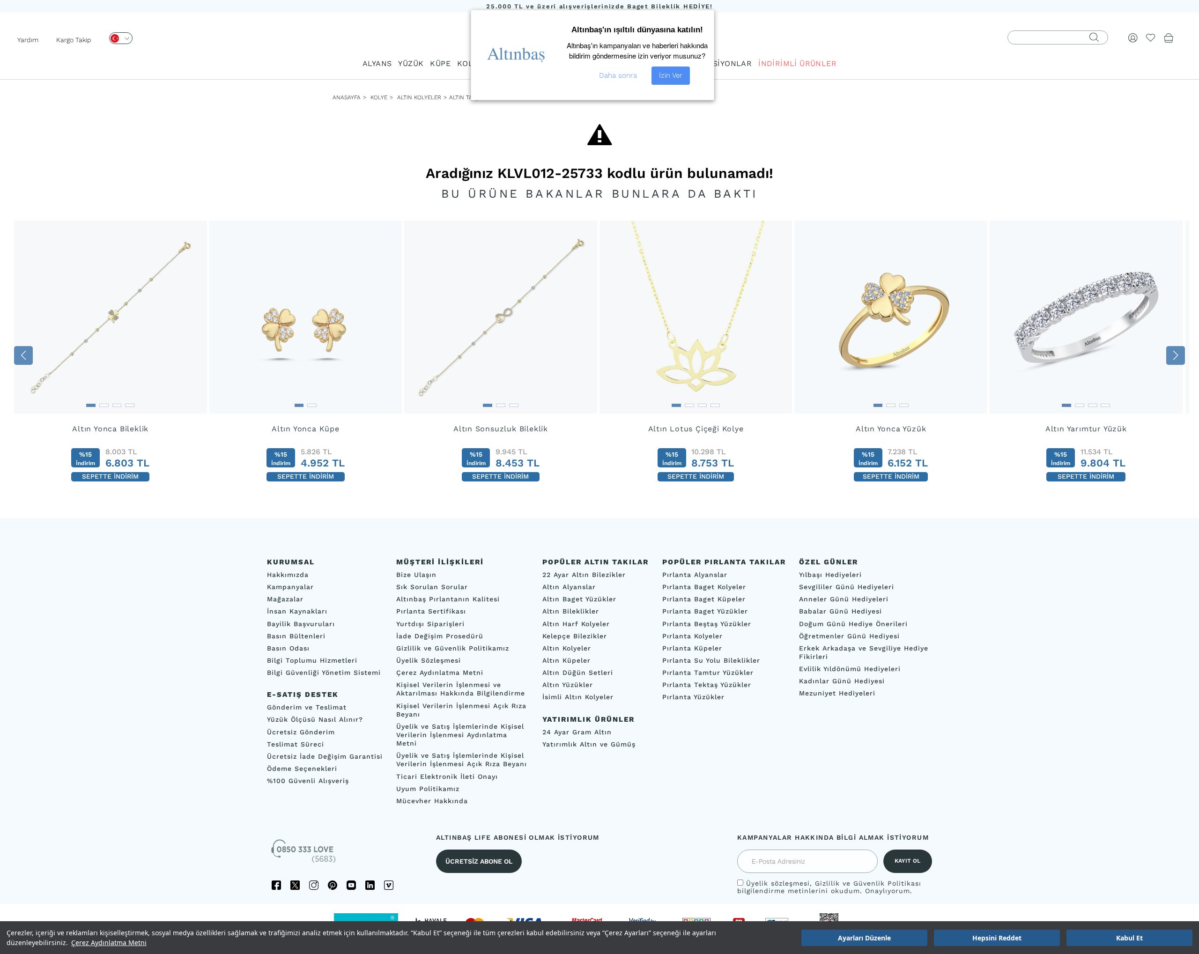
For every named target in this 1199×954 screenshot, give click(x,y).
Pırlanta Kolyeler (692, 636)
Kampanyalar (290, 587)
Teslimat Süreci (295, 744)
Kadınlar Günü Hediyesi (842, 681)
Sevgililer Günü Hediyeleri (846, 587)
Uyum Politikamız (427, 788)
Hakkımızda (288, 574)
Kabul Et (1129, 937)
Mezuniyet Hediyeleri (837, 693)
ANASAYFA (347, 97)
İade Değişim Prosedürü (439, 636)
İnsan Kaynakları (297, 611)
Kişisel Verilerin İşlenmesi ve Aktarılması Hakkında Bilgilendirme (460, 689)
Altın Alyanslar (569, 587)
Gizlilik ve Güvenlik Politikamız (452, 648)
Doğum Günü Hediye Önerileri (853, 624)
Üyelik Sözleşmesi (428, 660)
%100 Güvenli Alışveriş (308, 780)
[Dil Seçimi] (121, 38)
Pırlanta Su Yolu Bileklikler (711, 660)
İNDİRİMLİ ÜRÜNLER (797, 63)
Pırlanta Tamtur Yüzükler (708, 672)
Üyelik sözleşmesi (778, 883)
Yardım (27, 40)
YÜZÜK (410, 63)
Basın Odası (288, 648)
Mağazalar (285, 599)
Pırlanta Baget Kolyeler (704, 587)
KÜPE (440, 63)
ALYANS (377, 63)
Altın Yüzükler (567, 685)
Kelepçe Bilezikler (574, 636)
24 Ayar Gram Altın (577, 732)
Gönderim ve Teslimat (307, 707)
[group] (110, 355)
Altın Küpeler (566, 660)
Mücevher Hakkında (432, 801)
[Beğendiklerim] (1150, 37)
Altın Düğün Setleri (577, 672)
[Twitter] (295, 885)
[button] (23, 355)
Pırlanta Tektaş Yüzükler (706, 685)
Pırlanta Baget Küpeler (704, 599)
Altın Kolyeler (419, 97)
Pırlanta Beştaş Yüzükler (706, 624)
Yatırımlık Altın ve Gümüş (589, 744)
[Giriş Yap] (1133, 37)
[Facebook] (276, 885)
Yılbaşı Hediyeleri (830, 574)
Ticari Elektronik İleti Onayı (447, 776)
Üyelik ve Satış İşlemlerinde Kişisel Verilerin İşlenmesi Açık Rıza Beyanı (461, 760)
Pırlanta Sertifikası (431, 611)
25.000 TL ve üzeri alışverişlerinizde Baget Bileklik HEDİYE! (599, 6)
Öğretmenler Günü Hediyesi (849, 636)
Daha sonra (618, 75)
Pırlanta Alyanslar (694, 574)
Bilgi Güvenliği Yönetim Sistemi (324, 672)
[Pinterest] (332, 885)
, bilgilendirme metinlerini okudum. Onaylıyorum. (829, 887)
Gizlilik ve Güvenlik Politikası (868, 883)
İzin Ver (670, 75)
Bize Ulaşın (416, 574)
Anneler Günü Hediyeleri (843, 599)
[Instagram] (313, 885)
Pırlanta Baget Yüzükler (705, 611)
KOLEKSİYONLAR (719, 63)
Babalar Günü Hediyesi (840, 611)
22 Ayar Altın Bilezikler (584, 574)
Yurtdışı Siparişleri (430, 624)
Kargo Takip (73, 40)
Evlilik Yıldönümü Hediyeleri (850, 669)
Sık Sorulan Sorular (432, 587)
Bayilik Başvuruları (301, 624)
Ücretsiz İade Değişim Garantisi (325, 756)
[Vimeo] (388, 885)
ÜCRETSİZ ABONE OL (478, 861)
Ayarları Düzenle (864, 937)
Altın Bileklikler (570, 611)
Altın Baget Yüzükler (579, 599)
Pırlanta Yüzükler (693, 697)
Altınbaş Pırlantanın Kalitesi (448, 599)
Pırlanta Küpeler (692, 648)
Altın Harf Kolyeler (576, 624)
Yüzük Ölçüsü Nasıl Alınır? (315, 720)
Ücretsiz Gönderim (301, 732)
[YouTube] (351, 885)
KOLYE (469, 63)
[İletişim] (304, 854)
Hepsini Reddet (996, 937)
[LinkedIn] (370, 885)
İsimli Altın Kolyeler (578, 697)
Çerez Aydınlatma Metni (109, 942)
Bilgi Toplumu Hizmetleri (312, 660)
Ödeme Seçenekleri (302, 768)
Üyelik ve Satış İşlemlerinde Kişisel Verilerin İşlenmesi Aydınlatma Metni (460, 735)
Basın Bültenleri (296, 636)
